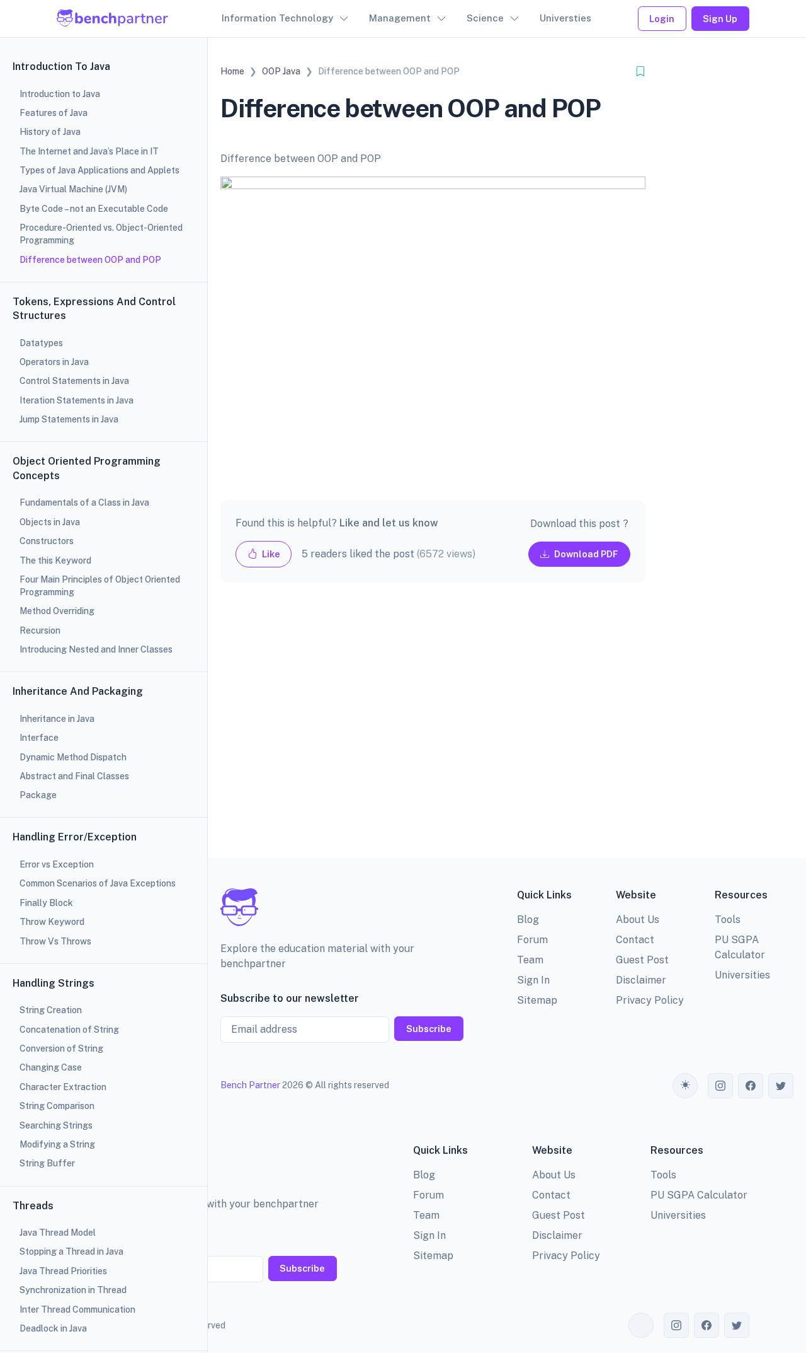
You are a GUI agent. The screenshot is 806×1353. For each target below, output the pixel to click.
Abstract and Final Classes (74, 776)
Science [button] (485, 18)
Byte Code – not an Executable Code (94, 209)
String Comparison (57, 1106)
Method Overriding (57, 611)
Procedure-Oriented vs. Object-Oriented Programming (101, 234)
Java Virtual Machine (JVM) (73, 189)
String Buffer (47, 1163)
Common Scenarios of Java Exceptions (98, 883)
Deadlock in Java (53, 1328)
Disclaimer (641, 980)
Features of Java (54, 113)
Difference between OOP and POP (90, 260)
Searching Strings (56, 1125)
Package (38, 795)
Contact (635, 940)
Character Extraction (63, 1087)
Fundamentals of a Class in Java (84, 502)
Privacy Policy (650, 1000)
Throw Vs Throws (55, 941)
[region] (103, 676)
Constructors (47, 541)
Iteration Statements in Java (76, 400)
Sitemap (537, 1000)
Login (661, 18)
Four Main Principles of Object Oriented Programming (100, 585)
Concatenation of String (69, 1030)
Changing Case (51, 1067)
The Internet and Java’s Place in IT (89, 151)
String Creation (51, 1010)
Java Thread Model (58, 1233)
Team (530, 960)
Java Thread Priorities (63, 1271)
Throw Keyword (52, 922)
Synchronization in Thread (73, 1290)
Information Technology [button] (277, 18)
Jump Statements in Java (69, 419)
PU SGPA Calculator (698, 1195)
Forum (532, 940)
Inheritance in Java (57, 719)
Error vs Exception (57, 864)
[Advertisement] (432, 730)
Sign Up (720, 18)
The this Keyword (55, 560)
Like (270, 554)
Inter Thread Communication (77, 1309)
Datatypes (41, 343)
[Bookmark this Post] (640, 72)
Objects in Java (50, 522)
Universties (565, 18)
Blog (528, 920)
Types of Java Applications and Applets (99, 170)
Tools (728, 920)
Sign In (533, 980)
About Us (637, 920)
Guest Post (642, 960)
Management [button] (400, 18)
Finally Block (46, 903)
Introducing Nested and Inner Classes (96, 649)
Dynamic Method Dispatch (73, 757)
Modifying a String (57, 1144)
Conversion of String (61, 1048)
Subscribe (428, 1028)
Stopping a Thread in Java (71, 1251)
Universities (742, 975)
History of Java (50, 132)
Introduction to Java (60, 94)
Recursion (40, 630)
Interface (39, 738)
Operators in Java (54, 362)
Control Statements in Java (74, 381)
